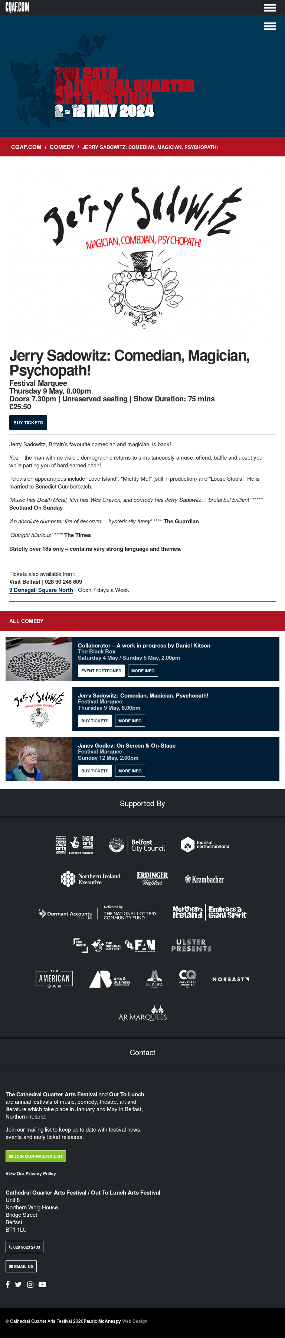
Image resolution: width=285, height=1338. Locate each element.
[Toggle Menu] (270, 7)
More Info (143, 670)
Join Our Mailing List (38, 1156)
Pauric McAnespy (115, 1321)
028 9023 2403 (26, 1247)
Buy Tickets (28, 422)
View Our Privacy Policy (31, 1173)
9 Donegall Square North (41, 590)
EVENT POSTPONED (101, 670)
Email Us (23, 1266)
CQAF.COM (26, 147)
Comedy (62, 147)
